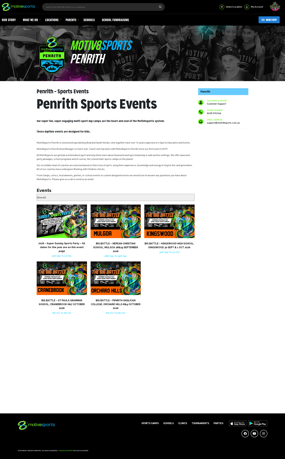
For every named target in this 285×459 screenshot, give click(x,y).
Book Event (271, 20)
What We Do (30, 19)
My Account (256, 6)
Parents (71, 19)
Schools (89, 19)
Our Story (9, 19)
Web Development (66, 451)
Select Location (233, 6)
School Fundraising (115, 19)
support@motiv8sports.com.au (223, 122)
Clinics (182, 423)
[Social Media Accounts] (245, 433)
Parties (218, 423)
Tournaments (200, 423)
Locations (51, 19)
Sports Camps (150, 423)
